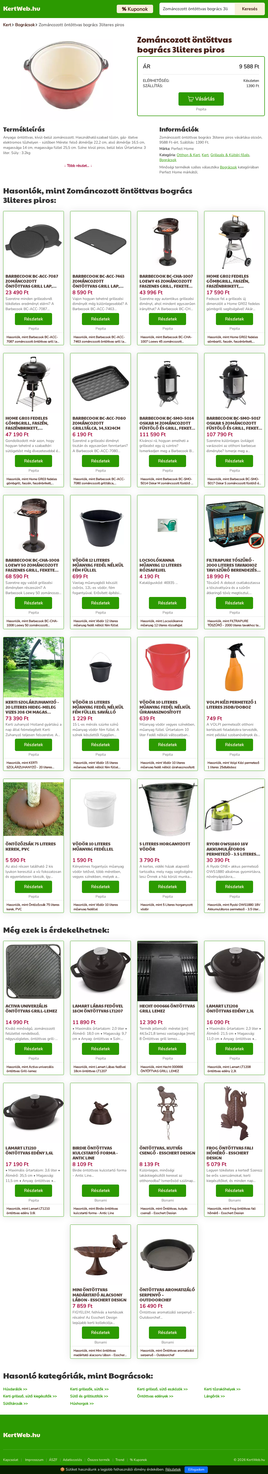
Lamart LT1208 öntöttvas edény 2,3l (230, 1008)
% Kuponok (138, 1460)
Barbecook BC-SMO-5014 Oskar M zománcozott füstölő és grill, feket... (167, 423)
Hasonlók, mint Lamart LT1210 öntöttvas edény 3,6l (28, 1210)
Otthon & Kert (188, 154)
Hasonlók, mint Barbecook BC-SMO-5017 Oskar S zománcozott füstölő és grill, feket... (234, 483)
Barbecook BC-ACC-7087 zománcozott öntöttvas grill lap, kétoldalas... (31, 283)
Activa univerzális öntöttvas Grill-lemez (31, 1008)
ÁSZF (53, 1460)
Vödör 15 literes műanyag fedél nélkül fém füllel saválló (98, 707)
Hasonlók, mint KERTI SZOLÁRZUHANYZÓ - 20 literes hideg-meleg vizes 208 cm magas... (31, 767)
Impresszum (34, 1460)
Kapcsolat (10, 1460)
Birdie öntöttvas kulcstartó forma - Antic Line (95, 1153)
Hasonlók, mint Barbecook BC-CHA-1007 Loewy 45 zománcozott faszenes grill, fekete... (166, 341)
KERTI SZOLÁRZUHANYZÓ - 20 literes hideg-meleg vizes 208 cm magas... (32, 707)
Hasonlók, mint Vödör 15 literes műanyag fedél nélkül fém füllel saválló (96, 767)
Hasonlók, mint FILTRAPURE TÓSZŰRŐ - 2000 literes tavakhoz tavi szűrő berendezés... (234, 625)
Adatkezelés (72, 1460)
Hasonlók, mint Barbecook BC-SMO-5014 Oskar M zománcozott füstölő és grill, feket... (167, 483)
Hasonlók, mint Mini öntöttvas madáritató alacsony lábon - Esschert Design (100, 1355)
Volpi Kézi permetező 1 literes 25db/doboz (231, 704)
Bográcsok (167, 159)
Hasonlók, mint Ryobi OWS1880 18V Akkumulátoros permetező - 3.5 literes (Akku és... (234, 909)
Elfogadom (196, 1469)
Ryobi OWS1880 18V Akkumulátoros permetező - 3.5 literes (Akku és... (231, 851)
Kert (205, 154)
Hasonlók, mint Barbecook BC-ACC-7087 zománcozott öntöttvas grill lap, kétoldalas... (33, 341)
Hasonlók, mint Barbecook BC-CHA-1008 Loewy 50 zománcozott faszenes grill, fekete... (32, 625)
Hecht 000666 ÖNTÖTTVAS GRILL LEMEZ (167, 1008)
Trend (119, 1460)
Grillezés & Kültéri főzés (229, 154)
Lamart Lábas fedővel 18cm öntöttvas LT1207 (97, 1008)
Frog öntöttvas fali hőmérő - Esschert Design (229, 1153)
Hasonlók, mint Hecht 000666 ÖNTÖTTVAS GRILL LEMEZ (162, 1069)
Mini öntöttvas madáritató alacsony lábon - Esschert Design (99, 1294)
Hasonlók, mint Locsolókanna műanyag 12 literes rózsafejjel (162, 623)
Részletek (33, 319)
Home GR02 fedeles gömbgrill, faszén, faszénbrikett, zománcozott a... (227, 283)
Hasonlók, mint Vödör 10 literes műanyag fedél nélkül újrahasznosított (167, 765)
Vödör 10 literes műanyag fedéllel (93, 846)
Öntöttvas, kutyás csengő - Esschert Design (167, 1150)
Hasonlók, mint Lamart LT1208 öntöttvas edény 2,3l (229, 1069)
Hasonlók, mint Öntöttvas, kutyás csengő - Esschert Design (164, 1210)
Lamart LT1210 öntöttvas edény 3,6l (29, 1150)
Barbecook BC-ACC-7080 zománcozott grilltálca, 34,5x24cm (99, 423)
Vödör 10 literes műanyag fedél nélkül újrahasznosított (165, 707)
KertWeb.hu (21, 8)
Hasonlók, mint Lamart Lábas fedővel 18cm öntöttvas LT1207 (100, 1069)
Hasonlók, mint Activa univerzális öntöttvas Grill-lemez (30, 1069)
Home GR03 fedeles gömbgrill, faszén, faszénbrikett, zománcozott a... (26, 425)
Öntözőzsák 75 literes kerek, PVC (30, 846)
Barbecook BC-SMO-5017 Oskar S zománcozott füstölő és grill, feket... (234, 423)
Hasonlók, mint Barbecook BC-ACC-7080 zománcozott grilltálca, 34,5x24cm (99, 483)
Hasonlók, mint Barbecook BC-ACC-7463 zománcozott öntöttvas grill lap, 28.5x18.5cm (100, 341)
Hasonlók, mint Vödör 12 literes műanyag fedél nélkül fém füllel (96, 623)
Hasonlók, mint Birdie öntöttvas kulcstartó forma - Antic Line (96, 1210)
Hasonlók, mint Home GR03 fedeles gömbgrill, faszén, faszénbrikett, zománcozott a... (32, 483)
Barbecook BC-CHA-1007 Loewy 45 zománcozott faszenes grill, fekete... (166, 281)
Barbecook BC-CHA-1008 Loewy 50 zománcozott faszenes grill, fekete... (32, 565)
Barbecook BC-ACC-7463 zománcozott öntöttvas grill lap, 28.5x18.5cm (98, 283)
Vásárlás (205, 98)
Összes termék (98, 1460)
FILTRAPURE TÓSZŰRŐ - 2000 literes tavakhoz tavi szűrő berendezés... (233, 565)
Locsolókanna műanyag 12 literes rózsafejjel (160, 565)
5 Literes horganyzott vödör (164, 846)
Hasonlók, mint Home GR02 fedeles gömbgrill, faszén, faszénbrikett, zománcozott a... (233, 341)
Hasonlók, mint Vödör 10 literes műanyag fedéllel (96, 907)
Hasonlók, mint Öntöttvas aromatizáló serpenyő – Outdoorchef (167, 1352)
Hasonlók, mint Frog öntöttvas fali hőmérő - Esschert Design (232, 1210)
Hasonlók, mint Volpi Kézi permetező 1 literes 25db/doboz (233, 765)
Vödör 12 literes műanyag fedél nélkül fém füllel (98, 565)
